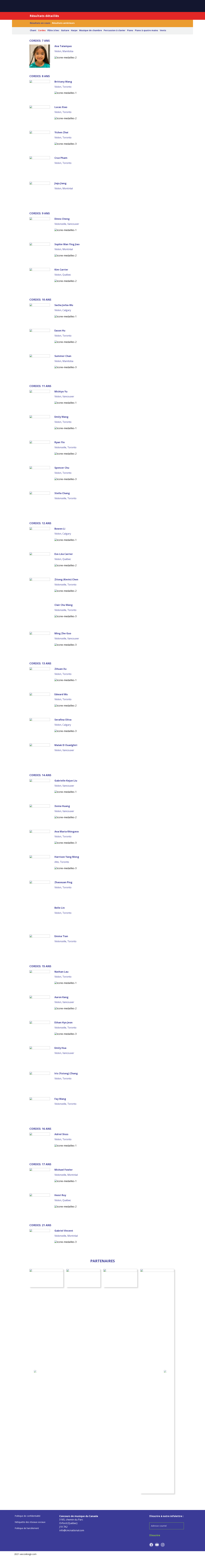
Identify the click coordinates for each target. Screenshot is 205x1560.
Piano (130, 30)
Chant (33, 30)
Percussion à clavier (114, 30)
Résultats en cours (40, 23)
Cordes (42, 30)
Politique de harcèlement (27, 1528)
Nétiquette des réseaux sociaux (30, 1522)
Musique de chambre (90, 30)
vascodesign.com (28, 1554)
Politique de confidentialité (27, 1515)
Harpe (74, 30)
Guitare (65, 30)
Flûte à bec (53, 30)
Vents (163, 30)
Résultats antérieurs (63, 23)
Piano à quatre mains (146, 30)
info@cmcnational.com (71, 1530)
